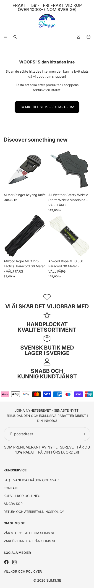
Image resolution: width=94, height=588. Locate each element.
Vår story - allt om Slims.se (29, 533)
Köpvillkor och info (22, 496)
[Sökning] (15, 37)
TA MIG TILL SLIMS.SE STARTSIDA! (47, 107)
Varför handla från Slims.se (30, 541)
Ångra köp (13, 504)
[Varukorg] (89, 37)
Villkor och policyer (23, 571)
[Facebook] (6, 562)
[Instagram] (14, 562)
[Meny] (5, 37)
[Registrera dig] (83, 434)
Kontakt (11, 488)
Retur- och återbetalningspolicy (34, 512)
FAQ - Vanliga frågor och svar (31, 480)
